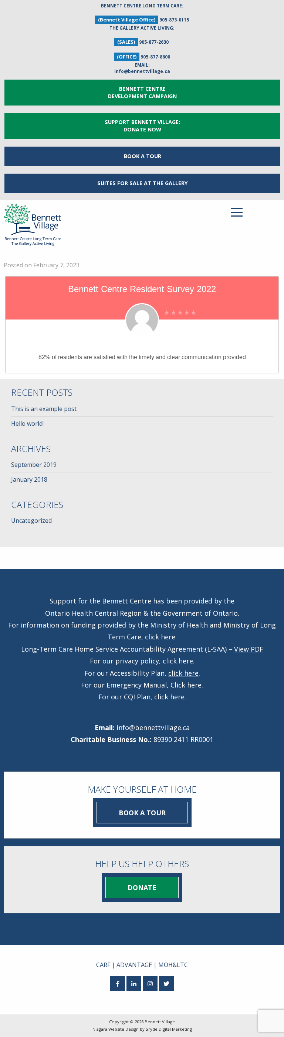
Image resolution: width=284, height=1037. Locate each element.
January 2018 (29, 479)
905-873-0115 (174, 20)
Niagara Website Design (115, 1029)
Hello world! (27, 423)
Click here (186, 684)
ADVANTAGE (134, 965)
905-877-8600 (155, 57)
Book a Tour (142, 156)
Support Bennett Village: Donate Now (142, 125)
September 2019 (34, 465)
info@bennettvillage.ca (142, 71)
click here (160, 636)
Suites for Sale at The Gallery (142, 183)
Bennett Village (160, 1021)
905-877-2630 (154, 42)
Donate (142, 887)
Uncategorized (31, 520)
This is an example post (44, 409)
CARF (103, 965)
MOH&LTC (173, 965)
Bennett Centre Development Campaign (142, 92)
